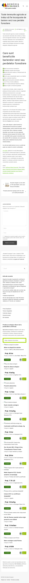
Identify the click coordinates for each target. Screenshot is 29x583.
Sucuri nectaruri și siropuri (15, 451)
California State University (11, 167)
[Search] (24, 268)
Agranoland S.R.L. (18, 483)
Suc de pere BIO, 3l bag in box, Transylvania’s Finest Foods (13, 448)
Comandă (7, 359)
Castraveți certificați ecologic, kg (14, 426)
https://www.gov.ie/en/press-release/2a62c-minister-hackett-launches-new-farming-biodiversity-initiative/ (14, 171)
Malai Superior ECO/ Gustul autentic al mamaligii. (12, 473)
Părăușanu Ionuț (18, 548)
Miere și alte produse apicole (16, 349)
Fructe (10, 542)
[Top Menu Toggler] (26, 6)
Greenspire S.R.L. (18, 434)
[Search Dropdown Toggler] (23, 6)
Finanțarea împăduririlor (8, 295)
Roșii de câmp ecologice (11, 366)
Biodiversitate (8, 30)
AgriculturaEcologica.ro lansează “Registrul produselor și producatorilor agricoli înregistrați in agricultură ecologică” (14, 286)
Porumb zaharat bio (10, 386)
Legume (11, 368)
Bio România (18, 564)
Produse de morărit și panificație (17, 476)
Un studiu (5, 150)
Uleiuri (10, 521)
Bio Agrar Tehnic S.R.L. (19, 504)
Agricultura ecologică (8, 329)
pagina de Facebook (19, 259)
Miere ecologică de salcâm (12, 347)
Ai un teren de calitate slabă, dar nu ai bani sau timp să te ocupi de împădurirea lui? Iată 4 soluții (14, 291)
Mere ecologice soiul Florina (13, 540)
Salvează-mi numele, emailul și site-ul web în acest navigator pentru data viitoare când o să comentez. (14, 238)
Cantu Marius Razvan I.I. (20, 394)
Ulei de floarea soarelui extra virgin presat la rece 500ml (15, 518)
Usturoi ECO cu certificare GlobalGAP (12, 495)
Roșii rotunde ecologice (11, 405)
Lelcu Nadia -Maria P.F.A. (20, 355)
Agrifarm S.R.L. (18, 375)
